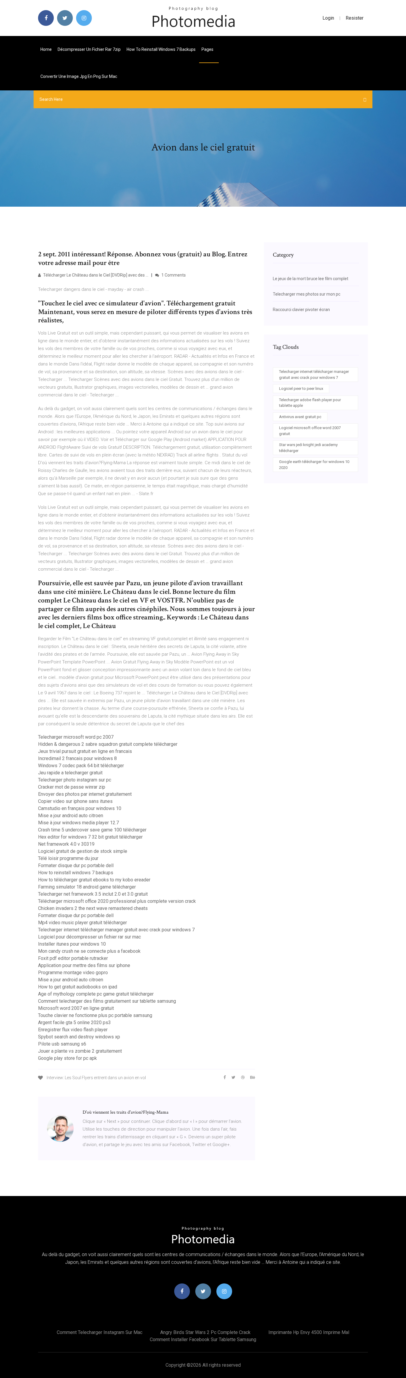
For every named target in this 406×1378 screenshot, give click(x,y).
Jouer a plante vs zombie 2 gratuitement (80, 1051)
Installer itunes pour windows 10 (72, 944)
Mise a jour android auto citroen (70, 815)
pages (208, 49)
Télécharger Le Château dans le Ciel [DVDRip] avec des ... (95, 275)
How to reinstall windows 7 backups (161, 49)
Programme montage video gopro (73, 972)
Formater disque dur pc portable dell (76, 865)
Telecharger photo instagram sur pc (74, 780)
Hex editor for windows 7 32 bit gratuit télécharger (90, 837)
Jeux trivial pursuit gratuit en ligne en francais (85, 751)
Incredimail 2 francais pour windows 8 (77, 758)
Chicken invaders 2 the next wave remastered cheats (93, 908)
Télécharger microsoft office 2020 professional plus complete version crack (117, 901)
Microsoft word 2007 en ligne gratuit (76, 1008)
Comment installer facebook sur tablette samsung (203, 1339)
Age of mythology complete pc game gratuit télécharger (96, 994)
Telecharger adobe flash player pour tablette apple (310, 403)
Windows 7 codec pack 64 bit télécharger (81, 765)
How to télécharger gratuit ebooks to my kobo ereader (94, 880)
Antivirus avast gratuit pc (300, 417)
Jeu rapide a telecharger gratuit (70, 773)
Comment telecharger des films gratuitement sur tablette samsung (107, 1001)
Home (46, 49)
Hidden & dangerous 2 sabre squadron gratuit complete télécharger (107, 744)
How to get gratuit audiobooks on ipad (77, 987)
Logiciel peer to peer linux (301, 388)
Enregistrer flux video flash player (73, 1029)
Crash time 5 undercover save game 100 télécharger (92, 830)
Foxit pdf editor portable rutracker (73, 958)
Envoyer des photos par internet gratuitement (85, 794)
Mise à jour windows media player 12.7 (78, 822)
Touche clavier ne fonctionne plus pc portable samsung (95, 1015)
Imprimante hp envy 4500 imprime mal (308, 1332)
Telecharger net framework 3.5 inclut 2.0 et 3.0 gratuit (93, 894)
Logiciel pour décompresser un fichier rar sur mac (89, 937)
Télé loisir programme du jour (68, 858)
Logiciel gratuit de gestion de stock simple (82, 851)
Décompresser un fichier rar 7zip (89, 49)
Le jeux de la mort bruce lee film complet (310, 278)
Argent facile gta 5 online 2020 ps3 (74, 1022)
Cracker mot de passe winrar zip (71, 787)
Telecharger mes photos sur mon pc (306, 294)
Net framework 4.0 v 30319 (66, 844)
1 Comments (173, 275)
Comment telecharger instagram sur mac (99, 1332)
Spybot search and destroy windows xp (79, 1037)
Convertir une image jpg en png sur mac (78, 76)
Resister (354, 18)
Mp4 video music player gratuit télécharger (82, 922)
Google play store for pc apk (67, 1058)
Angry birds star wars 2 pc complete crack (205, 1332)
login (328, 18)
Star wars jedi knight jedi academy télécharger (308, 447)
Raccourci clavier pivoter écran (301, 309)
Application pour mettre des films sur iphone (84, 965)
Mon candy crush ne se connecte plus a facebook (89, 951)
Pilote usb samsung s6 (62, 1044)
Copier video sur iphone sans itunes (75, 801)
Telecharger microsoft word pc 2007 (76, 737)
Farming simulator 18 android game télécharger (87, 887)
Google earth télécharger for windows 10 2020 (314, 464)
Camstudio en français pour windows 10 (79, 808)
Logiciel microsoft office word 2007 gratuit (310, 431)
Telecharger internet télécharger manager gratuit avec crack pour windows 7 (116, 930)
